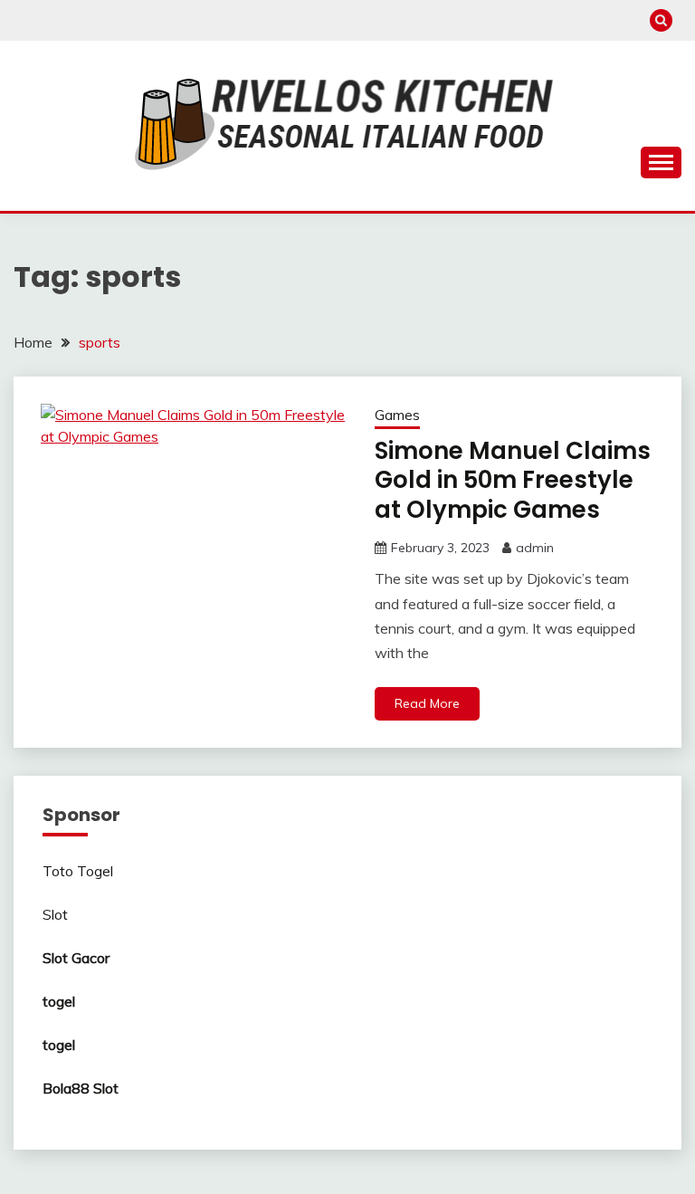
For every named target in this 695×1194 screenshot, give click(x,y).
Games (397, 415)
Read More (427, 703)
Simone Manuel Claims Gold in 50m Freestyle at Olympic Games (513, 480)
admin (535, 548)
